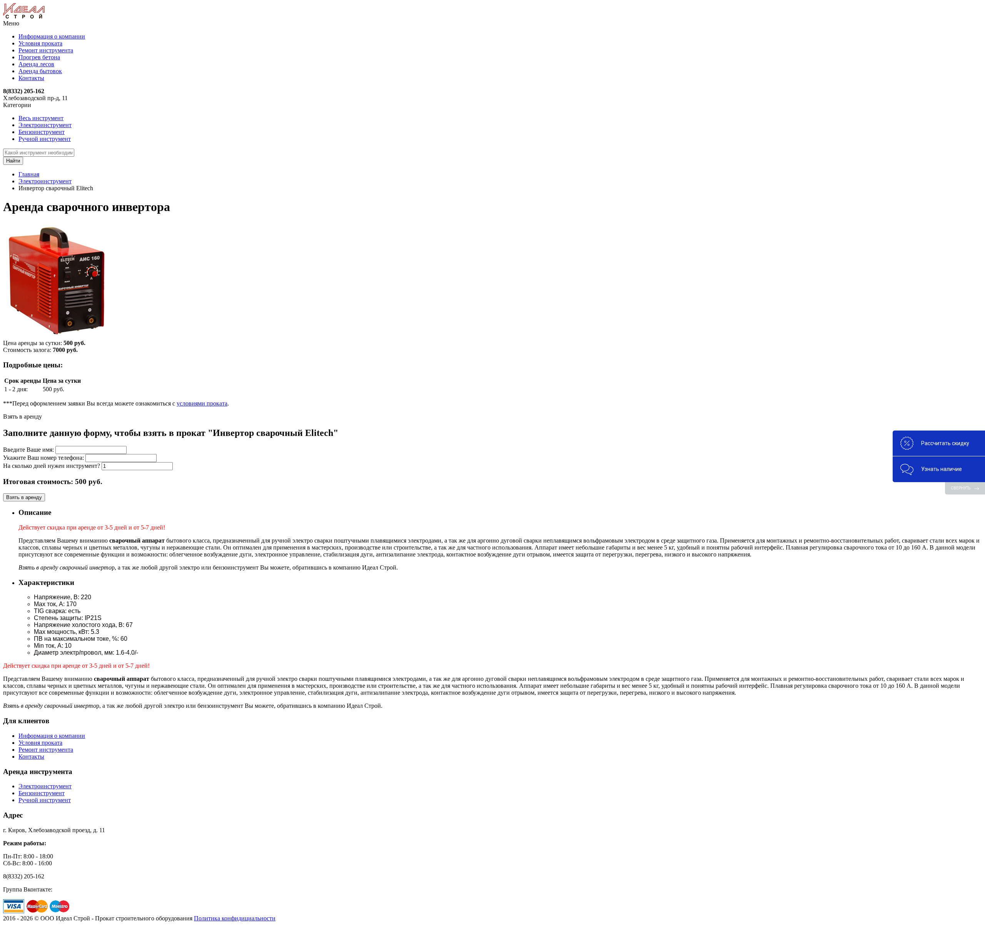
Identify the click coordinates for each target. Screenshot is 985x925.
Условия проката (40, 43)
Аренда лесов (36, 64)
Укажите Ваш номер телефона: (43, 457)
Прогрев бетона (39, 57)
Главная (28, 174)
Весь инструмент (40, 118)
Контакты (31, 78)
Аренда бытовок (40, 71)
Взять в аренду (24, 497)
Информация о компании (51, 36)
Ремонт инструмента (45, 50)
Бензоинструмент (41, 132)
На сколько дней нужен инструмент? (51, 465)
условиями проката (202, 403)
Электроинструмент (45, 125)
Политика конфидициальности (234, 918)
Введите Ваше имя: (28, 449)
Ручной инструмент (44, 139)
